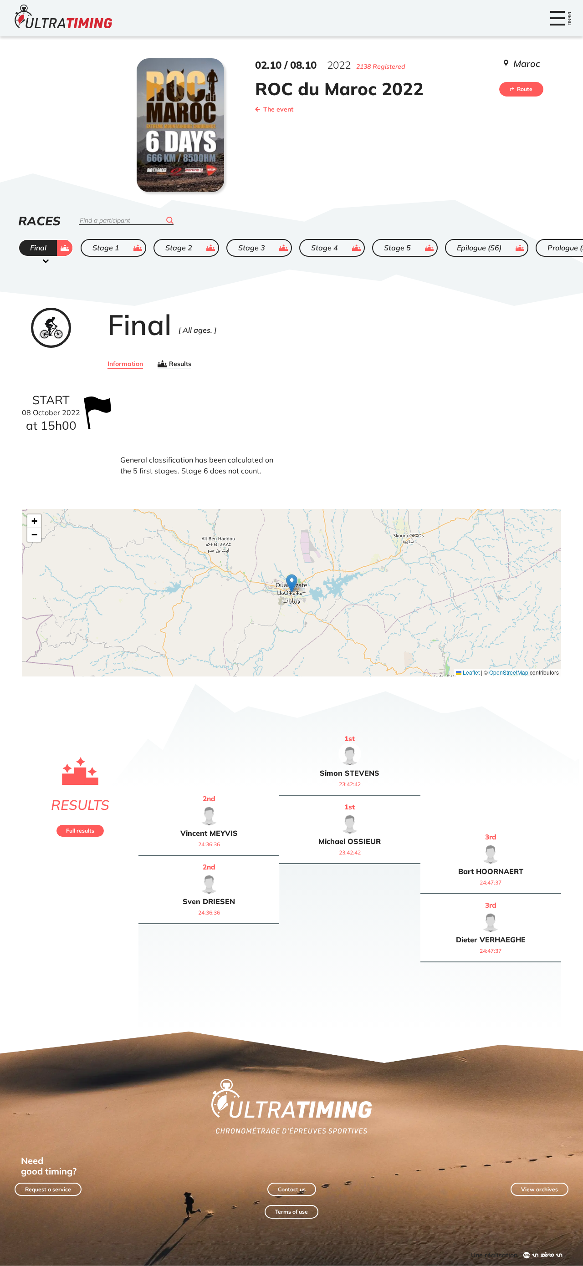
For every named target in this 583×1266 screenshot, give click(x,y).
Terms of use (291, 1211)
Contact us (292, 1189)
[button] (291, 583)
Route (524, 89)
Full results (80, 830)
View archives (539, 1189)
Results (180, 364)
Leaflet (470, 672)
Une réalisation (494, 1255)
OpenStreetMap (508, 672)
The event (278, 109)
